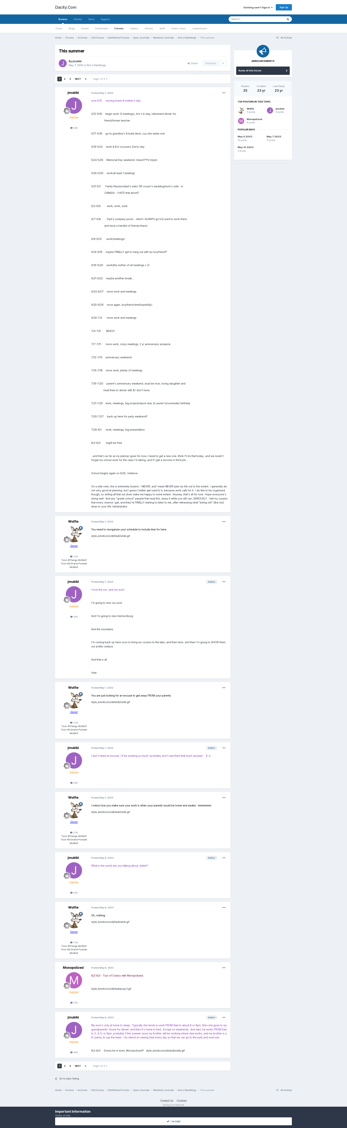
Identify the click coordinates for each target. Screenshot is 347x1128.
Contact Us (166, 1100)
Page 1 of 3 (99, 79)
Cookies (182, 1100)
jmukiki (77, 61)
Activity (78, 19)
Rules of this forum (250, 70)
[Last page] (85, 79)
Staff (162, 28)
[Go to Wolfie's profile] (74, 534)
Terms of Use (62, 1115)
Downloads (101, 28)
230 (75, 1002)
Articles (149, 28)
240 (75, 127)
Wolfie (73, 521)
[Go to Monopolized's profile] (74, 980)
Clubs (59, 28)
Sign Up (284, 7)
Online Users (178, 28)
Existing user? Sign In (257, 7)
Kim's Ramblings (96, 65)
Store (91, 19)
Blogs (72, 28)
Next (78, 79)
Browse (62, 19)
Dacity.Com (65, 7)
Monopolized (73, 967)
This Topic (273, 19)
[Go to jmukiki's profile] (63, 63)
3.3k (75, 556)
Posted (102, 92)
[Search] (288, 19)
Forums (119, 28)
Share (194, 63)
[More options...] (224, 93)
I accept (174, 1121)
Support (105, 19)
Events (85, 28)
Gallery (134, 28)
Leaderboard (199, 28)
